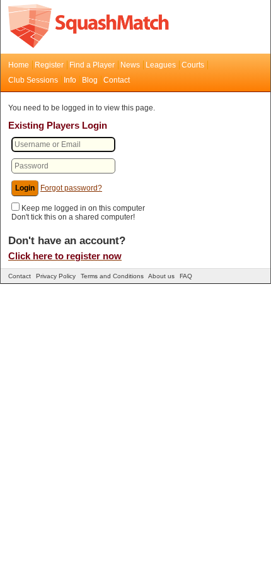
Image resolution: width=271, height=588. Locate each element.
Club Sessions (33, 80)
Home (18, 65)
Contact (116, 80)
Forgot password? (71, 188)
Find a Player (92, 65)
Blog (90, 80)
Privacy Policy (56, 276)
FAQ (186, 276)
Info (70, 80)
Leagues (161, 65)
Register (49, 65)
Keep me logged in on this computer (83, 208)
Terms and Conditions (112, 276)
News (130, 65)
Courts (193, 65)
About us (161, 276)
